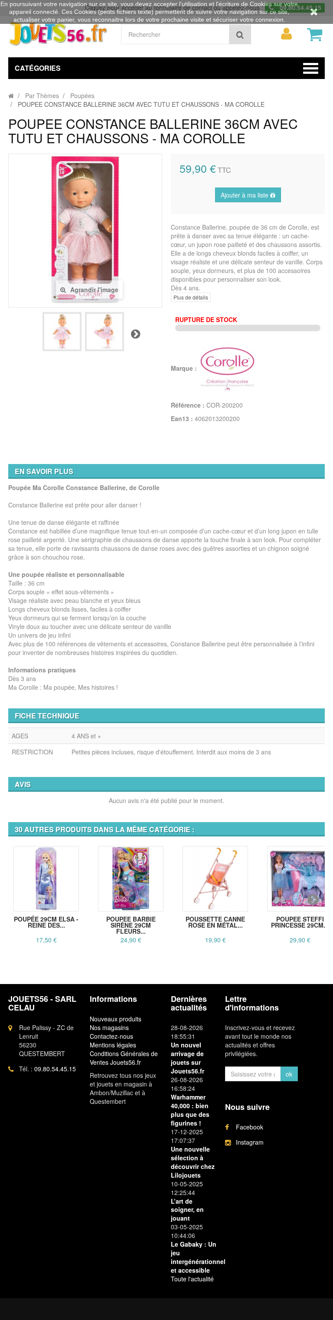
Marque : (185, 368)
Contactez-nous (111, 1036)
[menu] (286, 33)
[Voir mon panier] (315, 34)
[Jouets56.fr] (58, 33)
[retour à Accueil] (11, 95)
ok (289, 1074)
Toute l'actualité (192, 1278)
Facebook (249, 1126)
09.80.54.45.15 (55, 1068)
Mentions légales (113, 1044)
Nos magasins (109, 1027)
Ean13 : (182, 418)
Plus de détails (190, 297)
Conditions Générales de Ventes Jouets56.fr (124, 1058)
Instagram (250, 1142)
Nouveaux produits (115, 1018)
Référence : (188, 405)
